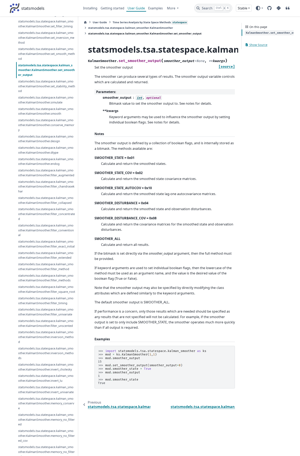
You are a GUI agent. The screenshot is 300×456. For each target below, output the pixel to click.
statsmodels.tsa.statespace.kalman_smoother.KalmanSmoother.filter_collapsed (45, 200)
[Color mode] (259, 8)
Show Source (258, 45)
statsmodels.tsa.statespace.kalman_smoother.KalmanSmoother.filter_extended (45, 255)
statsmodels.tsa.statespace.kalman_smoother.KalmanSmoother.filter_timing (45, 300)
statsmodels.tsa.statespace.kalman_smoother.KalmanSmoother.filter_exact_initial (46, 244)
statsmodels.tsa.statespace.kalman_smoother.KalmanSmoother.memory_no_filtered (46, 419)
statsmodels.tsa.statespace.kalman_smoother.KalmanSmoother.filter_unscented (45, 323)
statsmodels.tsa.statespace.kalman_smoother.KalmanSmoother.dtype (45, 150)
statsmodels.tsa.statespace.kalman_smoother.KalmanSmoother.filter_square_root (46, 289)
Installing (90, 8)
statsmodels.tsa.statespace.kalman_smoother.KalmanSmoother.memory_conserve (46, 403)
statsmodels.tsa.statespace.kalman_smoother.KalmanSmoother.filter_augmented (46, 172)
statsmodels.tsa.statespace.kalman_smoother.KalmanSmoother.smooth (45, 111)
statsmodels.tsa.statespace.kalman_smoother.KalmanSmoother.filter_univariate (45, 311)
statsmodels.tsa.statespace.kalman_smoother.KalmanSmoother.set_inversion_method (46, 37)
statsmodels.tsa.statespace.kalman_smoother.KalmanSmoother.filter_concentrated (46, 214)
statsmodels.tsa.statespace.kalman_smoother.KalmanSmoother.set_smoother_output (46, 70)
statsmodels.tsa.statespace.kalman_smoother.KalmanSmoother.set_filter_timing (45, 23)
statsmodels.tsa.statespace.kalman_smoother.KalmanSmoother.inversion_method (46, 337)
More (171, 8)
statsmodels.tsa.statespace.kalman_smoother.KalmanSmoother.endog (45, 161)
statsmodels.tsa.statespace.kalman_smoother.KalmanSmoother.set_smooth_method (46, 54)
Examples (155, 8)
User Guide (136, 8)
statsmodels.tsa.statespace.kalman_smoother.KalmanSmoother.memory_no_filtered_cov (46, 436)
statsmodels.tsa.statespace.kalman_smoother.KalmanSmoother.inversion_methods (46, 353)
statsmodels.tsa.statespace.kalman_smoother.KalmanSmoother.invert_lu (45, 378)
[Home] (85, 22)
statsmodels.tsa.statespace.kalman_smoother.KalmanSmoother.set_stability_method (46, 86)
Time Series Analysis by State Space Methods (150, 22)
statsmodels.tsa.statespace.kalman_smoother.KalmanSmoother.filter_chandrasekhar (46, 186)
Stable (242, 8)
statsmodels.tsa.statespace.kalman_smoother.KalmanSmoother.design (45, 138)
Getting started (112, 8)
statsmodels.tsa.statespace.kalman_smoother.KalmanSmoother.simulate (45, 99)
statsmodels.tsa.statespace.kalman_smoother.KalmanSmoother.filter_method (45, 266)
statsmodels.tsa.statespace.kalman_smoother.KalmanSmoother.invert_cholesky (45, 367)
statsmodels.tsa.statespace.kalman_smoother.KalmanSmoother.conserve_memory (46, 125)
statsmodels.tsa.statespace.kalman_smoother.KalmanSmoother (130, 28)
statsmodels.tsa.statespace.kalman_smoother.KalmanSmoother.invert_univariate (46, 389)
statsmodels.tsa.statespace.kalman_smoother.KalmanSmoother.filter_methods (45, 277)
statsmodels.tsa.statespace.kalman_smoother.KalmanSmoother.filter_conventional (46, 230)
